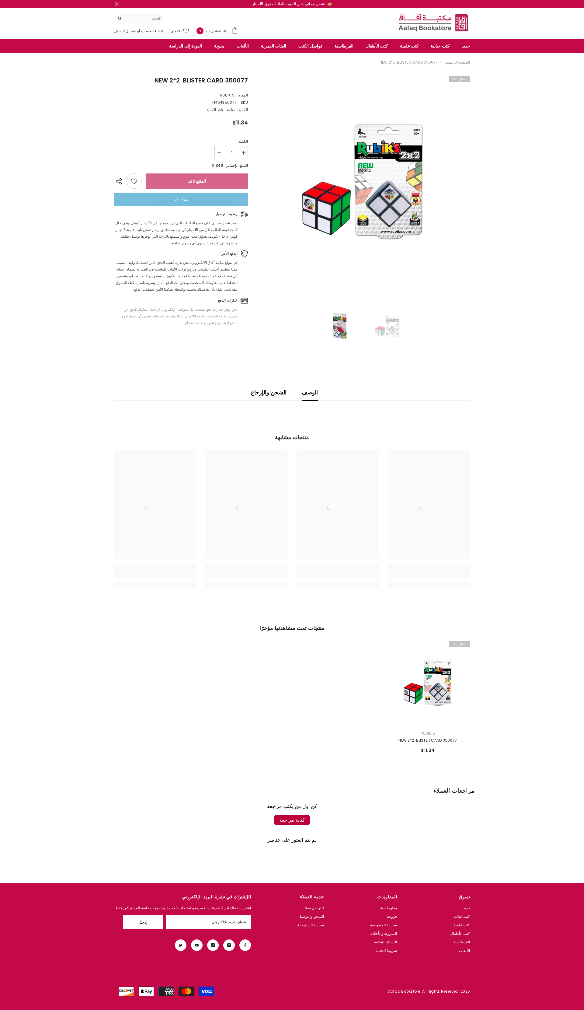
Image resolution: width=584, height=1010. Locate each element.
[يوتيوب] (197, 945)
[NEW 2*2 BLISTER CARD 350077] (428, 683)
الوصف (310, 392)
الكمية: (243, 141)
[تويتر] (180, 945)
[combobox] (144, 18)
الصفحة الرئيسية (457, 62)
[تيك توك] (213, 945)
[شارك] (120, 181)
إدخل (143, 922)
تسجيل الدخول (125, 30)
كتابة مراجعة (292, 819)
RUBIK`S (227, 95)
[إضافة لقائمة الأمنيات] (134, 181)
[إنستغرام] (229, 945)
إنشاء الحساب (151, 30)
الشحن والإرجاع (268, 392)
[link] (429, 574)
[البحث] (140, 18)
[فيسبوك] (245, 945)
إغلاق (116, 4)
